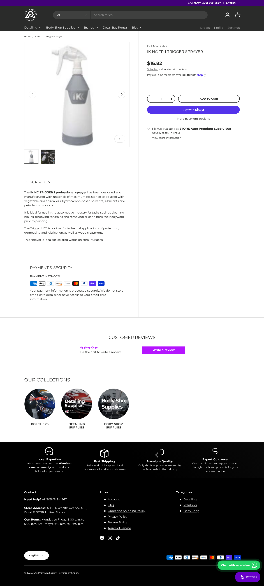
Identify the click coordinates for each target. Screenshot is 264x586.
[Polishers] (39, 404)
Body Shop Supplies (60, 27)
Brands (89, 27)
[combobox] (130, 15)
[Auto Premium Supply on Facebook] (102, 538)
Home (27, 37)
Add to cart (209, 98)
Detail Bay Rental (115, 27)
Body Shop (191, 511)
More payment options (193, 118)
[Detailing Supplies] (76, 404)
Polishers (39, 424)
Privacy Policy (117, 516)
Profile (218, 27)
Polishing (190, 505)
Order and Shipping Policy (126, 511)
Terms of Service (119, 528)
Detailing (30, 27)
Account (114, 499)
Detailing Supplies (77, 426)
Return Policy (117, 522)
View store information (166, 137)
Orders (205, 27)
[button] (238, 15)
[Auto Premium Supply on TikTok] (118, 538)
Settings (234, 27)
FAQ (111, 505)
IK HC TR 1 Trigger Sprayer (48, 37)
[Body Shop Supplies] (113, 404)
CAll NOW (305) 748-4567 (204, 2)
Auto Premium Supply (44, 572)
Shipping (152, 69)
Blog (135, 27)
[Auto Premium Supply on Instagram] (110, 538)
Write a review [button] (163, 350)
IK (148, 45)
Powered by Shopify (68, 572)
